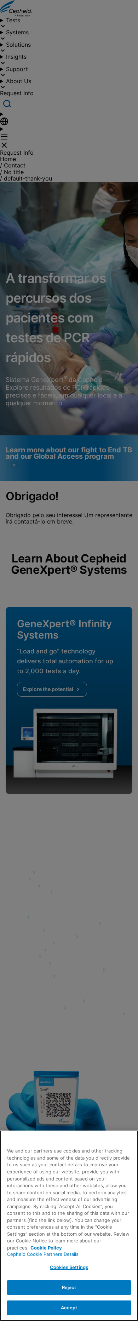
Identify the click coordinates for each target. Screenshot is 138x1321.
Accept (69, 1307)
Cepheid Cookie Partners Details (43, 1254)
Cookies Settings (69, 1267)
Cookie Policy (46, 1248)
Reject (69, 1287)
